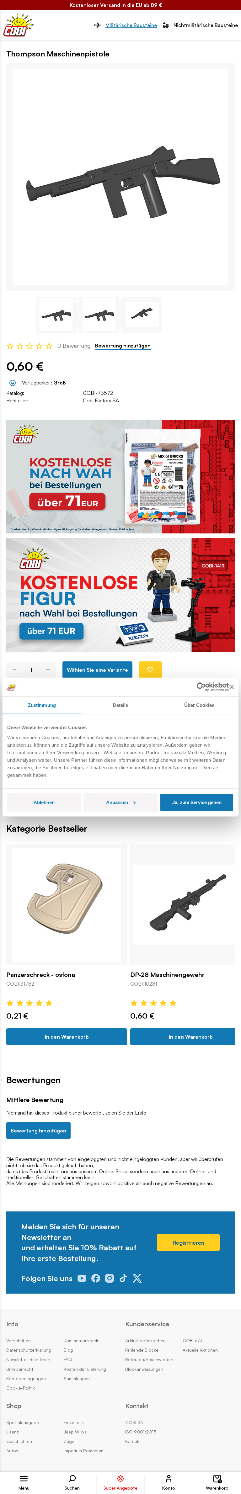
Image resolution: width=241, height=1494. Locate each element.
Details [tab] (120, 705)
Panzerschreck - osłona (40, 974)
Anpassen (117, 802)
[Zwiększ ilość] (50, 670)
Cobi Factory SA (101, 400)
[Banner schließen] (231, 687)
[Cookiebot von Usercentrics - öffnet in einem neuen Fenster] (201, 687)
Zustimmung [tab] (42, 705)
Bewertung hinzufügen (123, 346)
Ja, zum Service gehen (197, 802)
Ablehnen (44, 802)
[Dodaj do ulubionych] (150, 669)
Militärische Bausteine (131, 25)
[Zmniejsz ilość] (12, 670)
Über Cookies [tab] (199, 705)
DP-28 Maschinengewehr (167, 974)
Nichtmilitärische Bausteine (206, 25)
